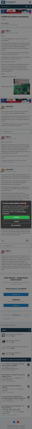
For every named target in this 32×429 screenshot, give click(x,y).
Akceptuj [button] (16, 217)
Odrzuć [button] (16, 221)
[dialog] (16, 214)
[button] (16, 225)
